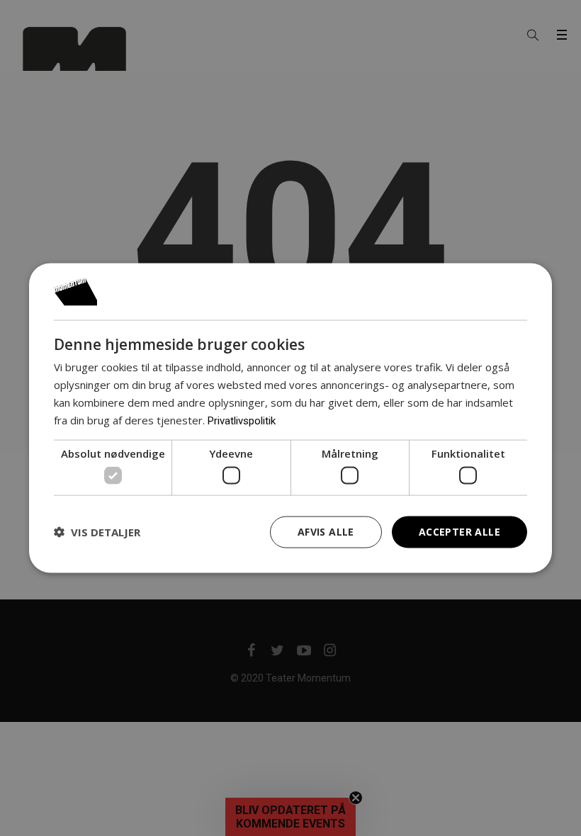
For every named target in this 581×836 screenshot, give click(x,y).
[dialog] (290, 418)
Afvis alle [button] (326, 531)
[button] (97, 532)
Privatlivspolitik (242, 420)
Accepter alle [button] (459, 531)
